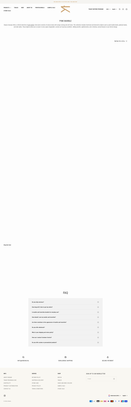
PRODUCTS (6, 7)
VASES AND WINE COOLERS (65, 383)
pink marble (31, 25)
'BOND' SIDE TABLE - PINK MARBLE (13, 235)
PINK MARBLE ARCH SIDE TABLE (12, 196)
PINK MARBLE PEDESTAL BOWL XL (44, 77)
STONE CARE (35, 383)
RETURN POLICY (36, 377)
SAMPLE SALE (51, 7)
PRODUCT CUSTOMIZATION (11, 386)
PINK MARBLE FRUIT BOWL (73, 77)
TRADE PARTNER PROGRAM (95, 9)
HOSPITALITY (7, 383)
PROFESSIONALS (39, 7)
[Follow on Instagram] (5, 396)
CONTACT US (7, 388)
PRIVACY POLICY (36, 386)
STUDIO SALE (7, 11)
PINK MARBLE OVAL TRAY (11, 118)
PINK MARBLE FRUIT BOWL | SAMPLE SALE (78, 157)
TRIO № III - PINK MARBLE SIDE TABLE (108, 157)
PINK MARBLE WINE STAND (42, 196)
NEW (22, 7)
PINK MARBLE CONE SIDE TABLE (106, 77)
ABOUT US (29, 7)
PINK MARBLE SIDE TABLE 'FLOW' (75, 235)
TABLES (16, 7)
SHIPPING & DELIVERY (38, 380)
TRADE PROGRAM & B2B (10, 380)
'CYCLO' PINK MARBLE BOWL (11, 157)
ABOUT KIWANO (8, 377)
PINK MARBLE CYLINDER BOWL (43, 118)
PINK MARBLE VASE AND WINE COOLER (76, 196)
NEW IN (60, 377)
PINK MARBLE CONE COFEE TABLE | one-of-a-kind (48, 235)
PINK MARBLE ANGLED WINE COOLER (108, 196)
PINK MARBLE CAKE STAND (11, 77)
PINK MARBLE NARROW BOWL (74, 118)
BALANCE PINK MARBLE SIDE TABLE (45, 157)
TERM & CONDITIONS (37, 388)
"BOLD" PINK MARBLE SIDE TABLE (107, 118)
